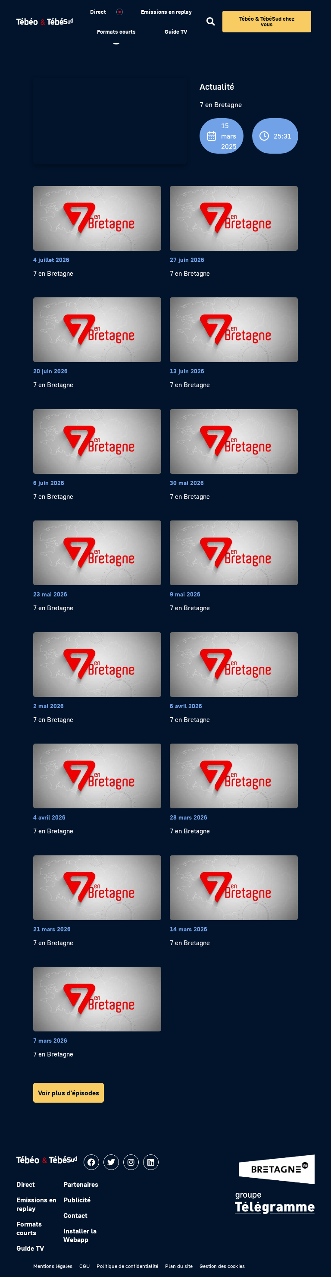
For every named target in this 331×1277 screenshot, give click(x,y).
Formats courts (116, 31)
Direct (98, 11)
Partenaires (80, 1184)
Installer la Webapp (80, 1235)
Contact (75, 1215)
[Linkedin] (151, 1162)
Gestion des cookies (222, 1266)
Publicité (77, 1199)
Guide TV (176, 31)
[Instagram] (131, 1162)
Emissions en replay (166, 11)
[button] (210, 21)
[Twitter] (111, 1162)
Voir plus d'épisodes (68, 1092)
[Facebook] (91, 1162)
